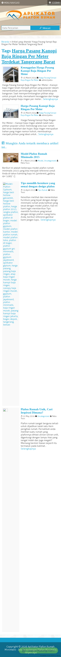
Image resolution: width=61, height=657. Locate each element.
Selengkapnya (50, 99)
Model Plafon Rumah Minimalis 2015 (34, 155)
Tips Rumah (43, 190)
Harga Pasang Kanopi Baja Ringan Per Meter (38, 79)
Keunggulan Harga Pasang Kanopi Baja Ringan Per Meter (37, 71)
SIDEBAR (54, 2)
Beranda (5, 42)
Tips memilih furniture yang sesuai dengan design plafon (38, 185)
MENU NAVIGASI (10, 2)
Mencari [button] (45, 28)
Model (40, 161)
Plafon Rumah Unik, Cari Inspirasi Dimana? (36, 411)
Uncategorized (50, 161)
